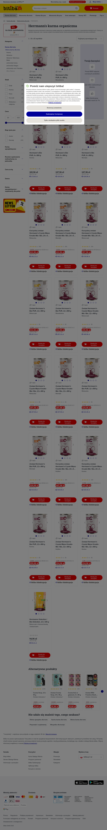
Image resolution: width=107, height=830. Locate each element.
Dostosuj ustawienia (54, 108)
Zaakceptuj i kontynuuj (54, 114)
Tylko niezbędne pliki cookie (54, 120)
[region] (54, 104)
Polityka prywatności (55, 102)
